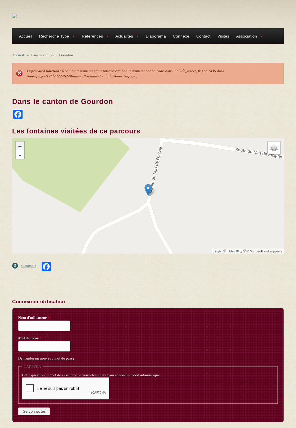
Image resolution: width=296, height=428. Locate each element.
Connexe (181, 36)
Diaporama (156, 36)
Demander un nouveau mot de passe (46, 358)
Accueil (25, 36)
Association (245, 37)
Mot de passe (30, 337)
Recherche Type (52, 37)
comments (28, 265)
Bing (241, 251)
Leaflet (219, 251)
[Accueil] (14, 15)
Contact (203, 36)
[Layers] (274, 148)
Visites (223, 36)
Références (90, 37)
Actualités (122, 37)
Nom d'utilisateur (34, 317)
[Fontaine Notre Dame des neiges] (148, 190)
